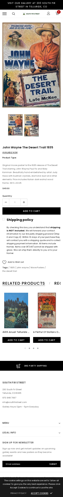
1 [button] (25, 348)
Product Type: (9, 157)
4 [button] (37, 348)
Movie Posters (37, 267)
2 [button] (29, 348)
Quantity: (7, 196)
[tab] (25, 283)
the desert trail (9, 271)
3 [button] (33, 348)
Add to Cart (16, 340)
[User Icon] (48, 13)
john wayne (23, 267)
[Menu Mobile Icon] (4, 13)
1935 (12, 267)
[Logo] (31, 14)
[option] (31, 65)
